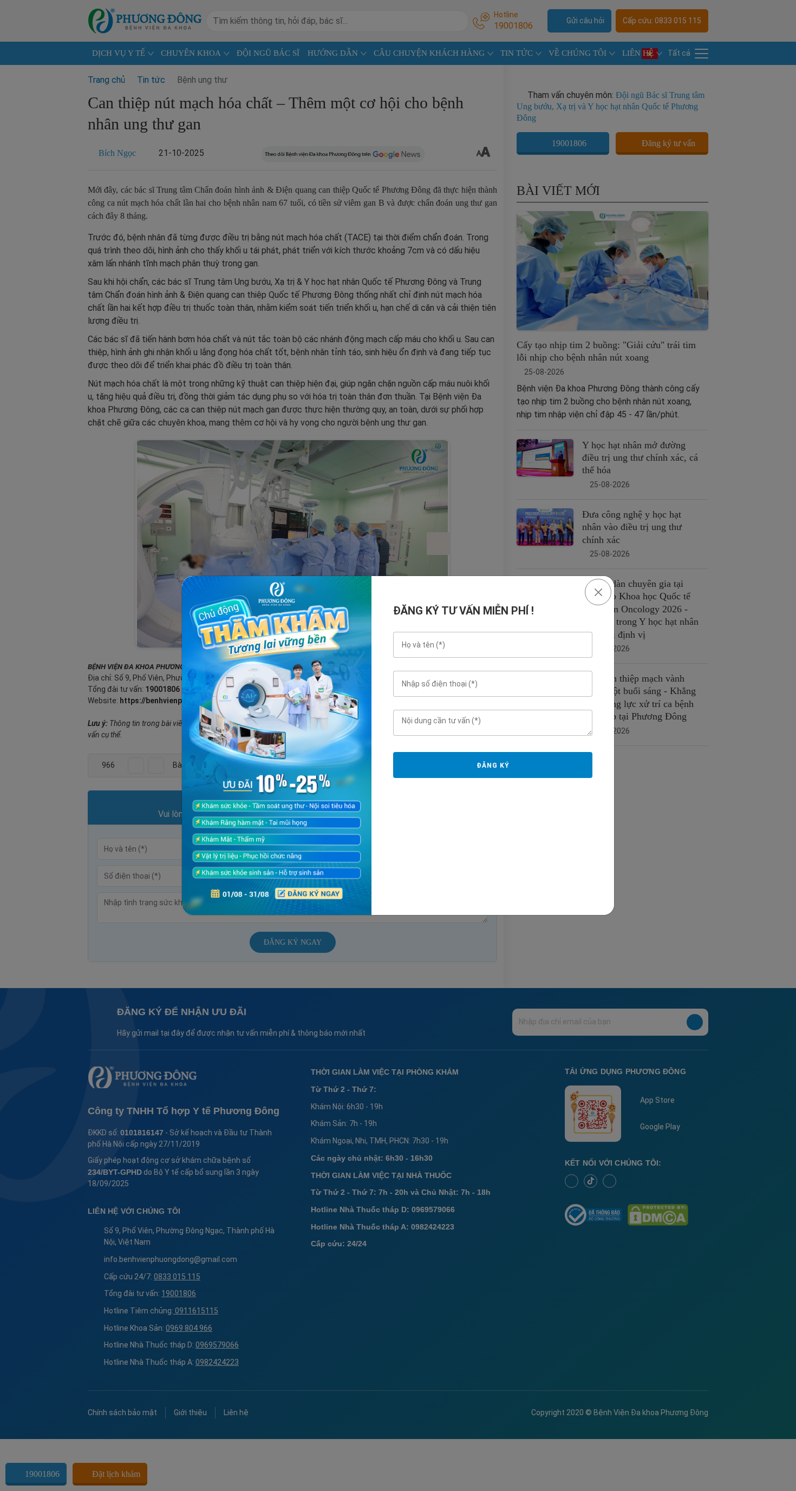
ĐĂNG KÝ (493, 765)
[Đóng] (598, 592)
